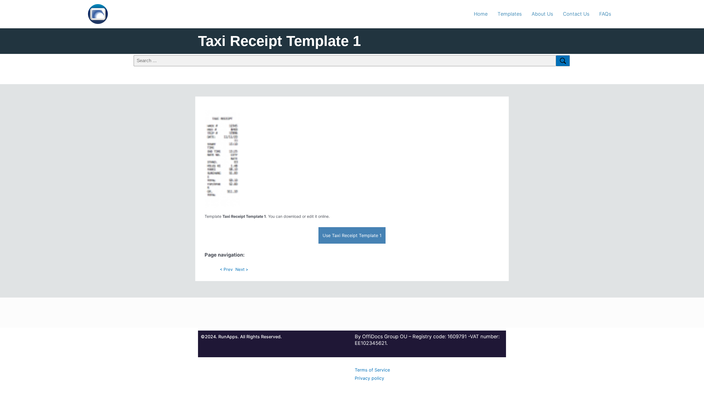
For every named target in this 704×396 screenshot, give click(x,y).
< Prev (226, 269)
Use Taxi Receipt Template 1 (352, 235)
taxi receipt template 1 (279, 41)
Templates (509, 14)
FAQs (605, 14)
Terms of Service (372, 370)
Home (481, 14)
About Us (542, 14)
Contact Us (576, 14)
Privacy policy (369, 378)
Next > (241, 269)
